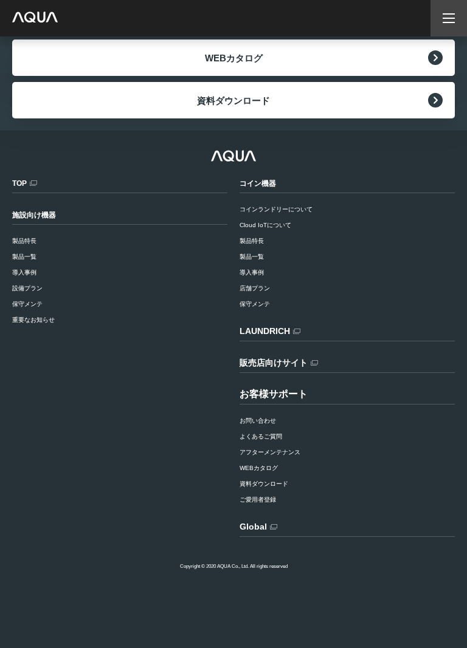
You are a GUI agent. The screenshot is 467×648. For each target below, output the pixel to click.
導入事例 (252, 272)
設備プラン (27, 288)
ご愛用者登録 (258, 499)
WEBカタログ (234, 58)
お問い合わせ (258, 420)
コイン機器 (258, 183)
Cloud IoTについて (265, 225)
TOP (19, 183)
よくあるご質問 (261, 436)
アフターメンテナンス (270, 452)
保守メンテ (255, 304)
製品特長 (252, 240)
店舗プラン (255, 288)
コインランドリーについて (276, 209)
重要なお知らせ (33, 319)
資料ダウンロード (233, 100)
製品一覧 (252, 256)
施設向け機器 (34, 215)
